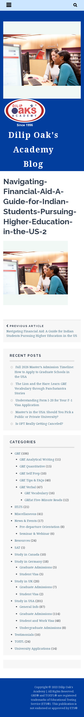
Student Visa (29, 574)
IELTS (19, 507)
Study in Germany (28, 561)
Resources (22, 540)
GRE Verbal (28, 487)
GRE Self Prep (30, 473)
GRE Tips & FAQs (32, 480)
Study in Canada (27, 554)
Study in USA (24, 601)
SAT (17, 547)
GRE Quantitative (32, 466)
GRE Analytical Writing (37, 459)
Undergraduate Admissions (40, 628)
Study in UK (24, 581)
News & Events (26, 521)
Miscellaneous (25, 514)
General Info (29, 607)
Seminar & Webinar (35, 534)
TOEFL (19, 641)
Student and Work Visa (37, 621)
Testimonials (24, 635)
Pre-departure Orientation (40, 527)
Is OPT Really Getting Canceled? (39, 424)
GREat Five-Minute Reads (43, 500)
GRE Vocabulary (36, 493)
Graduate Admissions (36, 567)
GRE (17, 453)
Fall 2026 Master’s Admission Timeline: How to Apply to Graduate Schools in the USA (44, 372)
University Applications (32, 648)
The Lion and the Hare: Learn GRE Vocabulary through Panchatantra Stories (41, 388)
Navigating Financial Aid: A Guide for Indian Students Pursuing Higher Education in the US (41, 331)
